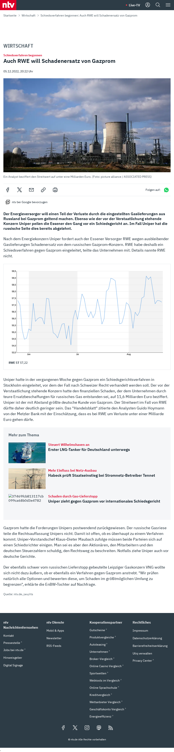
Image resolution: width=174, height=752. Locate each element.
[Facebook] (7, 190)
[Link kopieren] (43, 190)
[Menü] (168, 5)
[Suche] (157, 5)
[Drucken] (55, 190)
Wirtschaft (28, 15)
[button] (87, 128)
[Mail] (31, 190)
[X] (19, 190)
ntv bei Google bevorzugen (30, 202)
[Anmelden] (147, 5)
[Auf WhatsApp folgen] (166, 190)
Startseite (10, 15)
